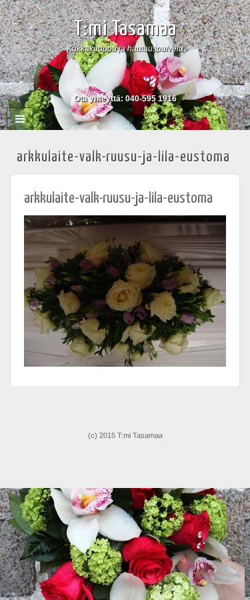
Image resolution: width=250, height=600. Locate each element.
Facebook (125, 80)
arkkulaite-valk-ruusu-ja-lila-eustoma (118, 198)
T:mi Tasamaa (125, 29)
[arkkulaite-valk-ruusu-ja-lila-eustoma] (125, 290)
